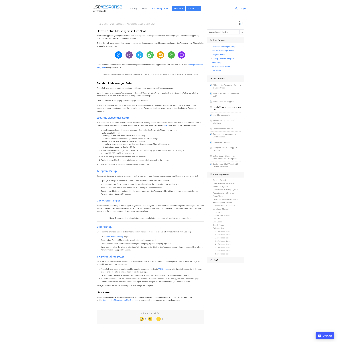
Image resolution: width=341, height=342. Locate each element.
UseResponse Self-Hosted (224, 183)
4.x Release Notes (222, 244)
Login (243, 8)
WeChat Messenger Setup (223, 51)
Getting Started (219, 180)
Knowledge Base (160, 8)
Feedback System (220, 186)
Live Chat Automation (222, 115)
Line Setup (216, 71)
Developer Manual (220, 209)
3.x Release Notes (222, 247)
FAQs (215, 260)
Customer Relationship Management (228, 199)
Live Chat (150, 24)
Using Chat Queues (221, 142)
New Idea (178, 8)
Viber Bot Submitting (114, 237)
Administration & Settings (223, 193)
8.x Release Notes (222, 231)
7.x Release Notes (222, 235)
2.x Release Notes (222, 251)
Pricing (133, 8)
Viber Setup (217, 63)
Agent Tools (218, 196)
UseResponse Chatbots (223, 129)
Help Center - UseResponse (110, 24)
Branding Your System (222, 202)
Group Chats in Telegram (223, 59)
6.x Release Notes (222, 238)
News (144, 8)
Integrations (220, 212)
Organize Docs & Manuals (224, 206)
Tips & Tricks (218, 225)
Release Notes (219, 228)
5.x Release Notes (222, 241)
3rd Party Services (222, 215)
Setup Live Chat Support (223, 101)
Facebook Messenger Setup (224, 47)
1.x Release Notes (222, 254)
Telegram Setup (218, 55)
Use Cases (217, 222)
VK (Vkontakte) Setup (221, 67)
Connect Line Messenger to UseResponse (120, 300)
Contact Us (193, 8)
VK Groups (163, 269)
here (165, 125)
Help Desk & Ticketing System (225, 190)
